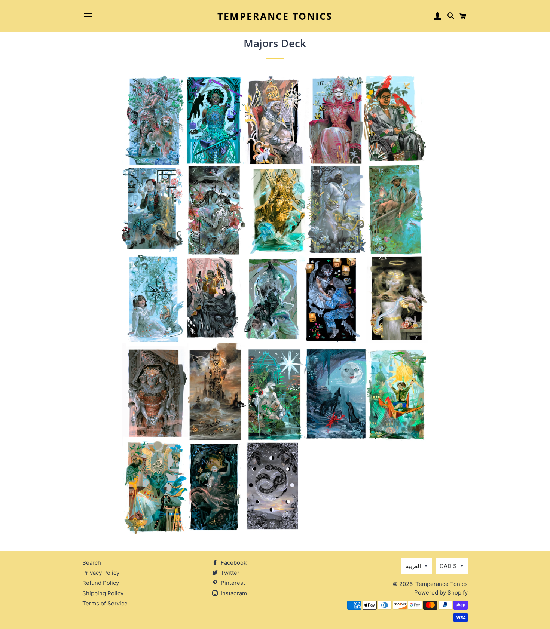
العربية (413, 566)
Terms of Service (105, 603)
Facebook (233, 562)
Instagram (233, 593)
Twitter (229, 572)
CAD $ (448, 566)
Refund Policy (100, 582)
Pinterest (232, 582)
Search (91, 562)
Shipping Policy (102, 593)
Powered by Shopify (441, 592)
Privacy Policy (100, 572)
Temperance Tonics (275, 16)
